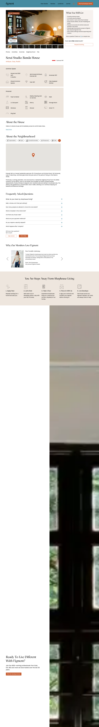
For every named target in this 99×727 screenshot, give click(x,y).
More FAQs (23, 236)
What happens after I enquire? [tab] (15, 226)
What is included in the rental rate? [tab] (16, 211)
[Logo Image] (10, 3)
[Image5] (74, 4)
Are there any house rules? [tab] (13, 215)
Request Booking (79, 44)
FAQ (38, 52)
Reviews (53, 3)
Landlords (60, 3)
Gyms (22, 140)
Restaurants (46, 140)
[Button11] (62, 258)
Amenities (14, 52)
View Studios (44, 3)
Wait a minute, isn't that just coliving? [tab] (16, 203)
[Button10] (7, 258)
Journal (68, 3)
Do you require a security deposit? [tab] (15, 222)
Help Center (11, 236)
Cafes (55, 140)
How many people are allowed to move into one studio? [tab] (22, 207)
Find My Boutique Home (85, 3)
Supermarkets (12, 140)
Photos (8, 52)
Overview (22, 52)
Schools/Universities (33, 140)
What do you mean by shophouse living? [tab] (19, 199)
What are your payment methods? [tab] (16, 218)
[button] (9, 27)
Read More (9, 129)
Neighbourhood (30, 52)
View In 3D (13, 41)
